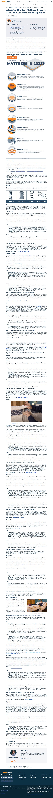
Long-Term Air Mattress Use (16, 668)
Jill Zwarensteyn (13, 16)
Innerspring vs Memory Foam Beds (18, 171)
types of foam (20, 557)
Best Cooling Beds (16, 337)
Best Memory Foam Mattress (23, 300)
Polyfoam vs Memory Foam (17, 263)
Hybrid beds (8, 425)
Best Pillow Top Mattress (15, 528)
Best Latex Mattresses (23, 397)
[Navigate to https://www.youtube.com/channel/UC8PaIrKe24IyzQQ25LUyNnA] (14, 761)
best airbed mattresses (30, 699)
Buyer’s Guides (7, 780)
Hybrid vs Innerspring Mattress (17, 438)
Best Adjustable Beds (15, 615)
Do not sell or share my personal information (35, 794)
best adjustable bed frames (12, 653)
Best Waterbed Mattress (18, 517)
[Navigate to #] (51, 2)
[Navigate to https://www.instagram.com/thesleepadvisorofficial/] (12, 761)
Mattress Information (13, 7)
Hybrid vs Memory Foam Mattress (33, 438)
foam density (38, 306)
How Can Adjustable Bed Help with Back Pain (31, 615)
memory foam (28, 255)
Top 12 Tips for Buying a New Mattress (16, 767)
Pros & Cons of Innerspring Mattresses (35, 171)
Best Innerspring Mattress (23, 251)
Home (7, 7)
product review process (16, 27)
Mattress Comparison (7, 777)
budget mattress (9, 595)
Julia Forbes (14, 423)
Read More (45, 4)
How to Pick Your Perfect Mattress (15, 766)
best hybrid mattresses (31, 472)
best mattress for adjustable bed (33, 652)
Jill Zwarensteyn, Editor (17, 21)
